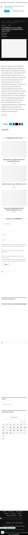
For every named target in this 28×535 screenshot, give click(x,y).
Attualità (11, 511)
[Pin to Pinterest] (20, 124)
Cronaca (13, 513)
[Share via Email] (22, 124)
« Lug (2, 438)
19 (10, 430)
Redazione (5, 33)
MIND (17, 534)
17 (3, 430)
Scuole (19, 513)
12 (10, 427)
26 (10, 433)
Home (2, 21)
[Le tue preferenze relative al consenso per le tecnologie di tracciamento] (2, 532)
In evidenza (9, 21)
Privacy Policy (4, 527)
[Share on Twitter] (16, 124)
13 (14, 427)
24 (3, 433)
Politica (9, 25)
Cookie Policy (12, 527)
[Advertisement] (14, 323)
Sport (20, 515)
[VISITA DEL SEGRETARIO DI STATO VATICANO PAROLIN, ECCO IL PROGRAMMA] (14, 198)
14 (17, 427)
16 (24, 427)
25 (6, 433)
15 (21, 427)
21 (17, 430)
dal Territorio (19, 511)
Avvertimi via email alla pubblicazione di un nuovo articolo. (12, 256)
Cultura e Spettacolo (11, 515)
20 (14, 430)
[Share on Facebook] (14, 124)
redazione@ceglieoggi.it (19, 304)
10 (3, 427)
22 (21, 430)
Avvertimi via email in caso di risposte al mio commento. (12, 251)
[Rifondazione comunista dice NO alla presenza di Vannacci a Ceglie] (14, 149)
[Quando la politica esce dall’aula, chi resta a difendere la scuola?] (14, 173)
